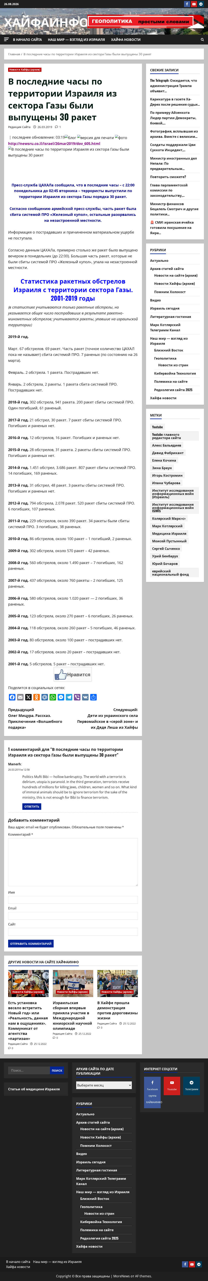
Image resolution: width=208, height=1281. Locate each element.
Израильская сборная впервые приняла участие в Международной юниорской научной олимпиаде (72, 1015)
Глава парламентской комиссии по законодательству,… (169, 190)
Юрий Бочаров (165, 563)
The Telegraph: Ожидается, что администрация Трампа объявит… (173, 85)
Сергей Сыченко (166, 548)
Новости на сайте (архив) (175, 275)
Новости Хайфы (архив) (24, 69)
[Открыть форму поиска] (202, 39)
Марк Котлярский (167, 525)
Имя (11, 892)
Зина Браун (162, 467)
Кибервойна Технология (175, 373)
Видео (155, 300)
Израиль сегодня (164, 308)
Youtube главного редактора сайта (166, 436)
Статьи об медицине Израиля (34, 1088)
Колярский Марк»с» (169, 518)
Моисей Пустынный (169, 540)
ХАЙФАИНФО (46, 21)
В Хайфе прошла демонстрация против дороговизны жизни (117, 1010)
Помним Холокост (170, 291)
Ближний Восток (168, 350)
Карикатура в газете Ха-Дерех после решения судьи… (175, 102)
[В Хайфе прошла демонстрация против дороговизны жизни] (117, 983)
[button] (6, 39)
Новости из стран (173, 364)
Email (12, 908)
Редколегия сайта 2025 (173, 389)
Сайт (12, 924)
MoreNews (121, 1276)
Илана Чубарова (166, 482)
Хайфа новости (126, 39)
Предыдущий (35, 718)
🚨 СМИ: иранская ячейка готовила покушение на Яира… (172, 227)
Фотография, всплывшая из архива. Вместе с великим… (174, 134)
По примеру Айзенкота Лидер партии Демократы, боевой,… (173, 117)
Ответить (31, 806)
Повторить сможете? (168, 176)
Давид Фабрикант (168, 452)
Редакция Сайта (19, 127)
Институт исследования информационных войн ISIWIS (173, 507)
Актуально (159, 260)
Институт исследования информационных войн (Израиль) (173, 493)
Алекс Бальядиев (166, 445)
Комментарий (20, 834)
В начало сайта (27, 39)
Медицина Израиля (169, 533)
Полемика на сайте (170, 381)
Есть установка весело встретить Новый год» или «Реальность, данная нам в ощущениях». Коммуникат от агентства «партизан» (28, 1020)
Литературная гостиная (170, 316)
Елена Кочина (164, 460)
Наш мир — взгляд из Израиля (76, 39)
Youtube (157, 426)
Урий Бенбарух (165, 556)
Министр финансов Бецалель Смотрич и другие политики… (174, 208)
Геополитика (165, 358)
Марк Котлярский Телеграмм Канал (165, 327)
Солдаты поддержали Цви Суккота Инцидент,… (173, 147)
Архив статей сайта (167, 268)
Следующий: (107, 718)
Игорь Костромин (167, 475)
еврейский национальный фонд (170, 573)
